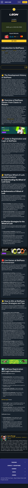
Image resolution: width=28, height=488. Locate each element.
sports (6, 52)
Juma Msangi (11, 436)
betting (14, 50)
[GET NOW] (14, 14)
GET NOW (14, 41)
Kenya (14, 472)
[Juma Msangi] (4, 438)
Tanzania (14, 462)
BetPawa (3, 50)
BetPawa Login (5, 399)
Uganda (14, 469)
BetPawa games (10, 119)
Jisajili (25, 2)
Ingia (19, 2)
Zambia (14, 475)
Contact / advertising (14, 465)
